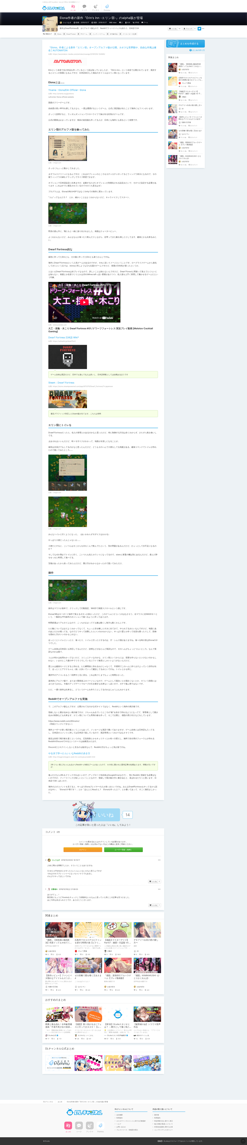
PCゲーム (84, 34)
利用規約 (119, 1118)
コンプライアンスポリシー (163, 1130)
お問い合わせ (121, 1127)
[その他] (203, 28)
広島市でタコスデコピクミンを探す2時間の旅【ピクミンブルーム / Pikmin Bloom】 (88, 943)
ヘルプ (118, 1124)
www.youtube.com (60, 325)
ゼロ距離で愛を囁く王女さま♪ (190, 131)
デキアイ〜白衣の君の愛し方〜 (190, 105)
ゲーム (145, 22)
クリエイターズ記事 (129, 34)
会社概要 (119, 1115)
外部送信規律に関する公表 (163, 1127)
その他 (159, 860)
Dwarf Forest (71, 34)
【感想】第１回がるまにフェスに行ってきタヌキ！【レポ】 (88, 1027)
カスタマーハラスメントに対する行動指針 (131, 1121)
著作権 (156, 1115)
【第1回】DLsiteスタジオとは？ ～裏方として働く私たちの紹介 (118, 1027)
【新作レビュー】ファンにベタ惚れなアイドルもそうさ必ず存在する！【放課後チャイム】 (190, 119)
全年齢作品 (114, 34)
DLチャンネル (53, 8)
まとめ (60, 1102)
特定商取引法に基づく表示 (163, 1121)
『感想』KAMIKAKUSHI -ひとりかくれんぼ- (146, 976)
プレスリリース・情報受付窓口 (127, 1130)
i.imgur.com (57, 163)
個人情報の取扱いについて (163, 1124)
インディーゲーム (98, 34)
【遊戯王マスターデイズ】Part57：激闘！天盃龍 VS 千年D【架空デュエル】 (117, 943)
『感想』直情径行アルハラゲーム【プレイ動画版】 (117, 976)
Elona (59, 34)
